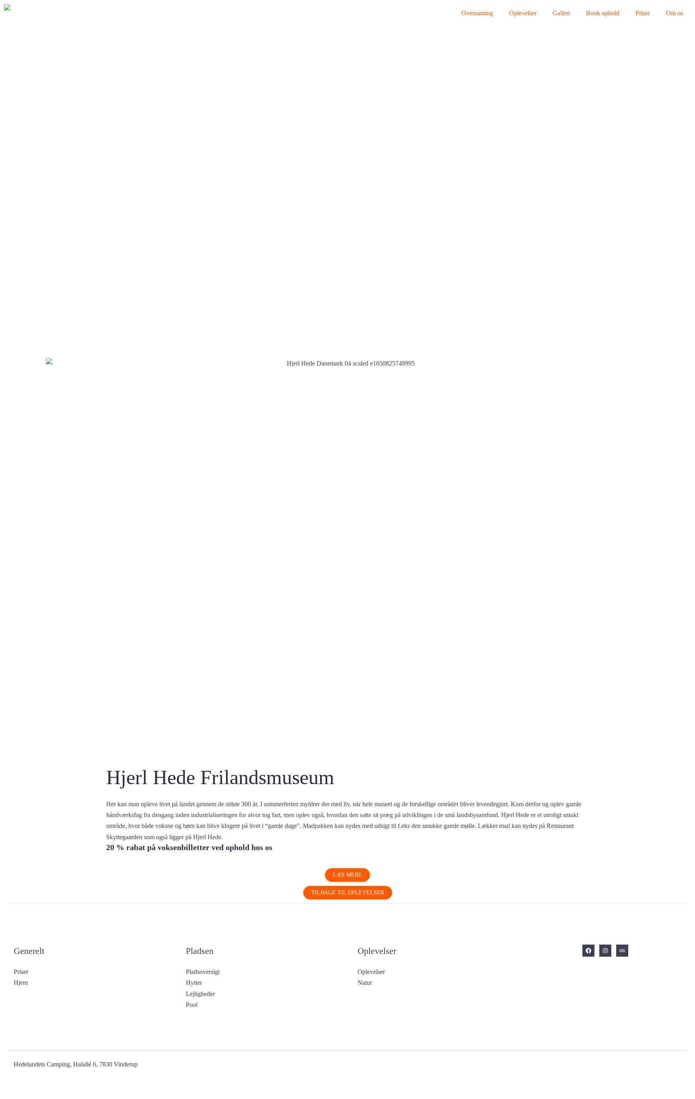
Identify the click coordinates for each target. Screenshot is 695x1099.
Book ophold (602, 13)
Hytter (194, 982)
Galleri (561, 13)
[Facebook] (588, 951)
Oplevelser (523, 13)
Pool (191, 1004)
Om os (674, 13)
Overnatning (477, 13)
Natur (365, 982)
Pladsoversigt (203, 971)
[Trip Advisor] (622, 951)
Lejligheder (200, 993)
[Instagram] (605, 951)
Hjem (21, 982)
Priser (642, 13)
